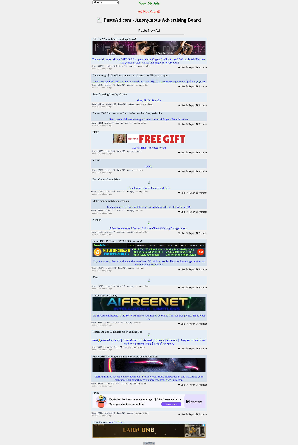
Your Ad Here (115, 422)
